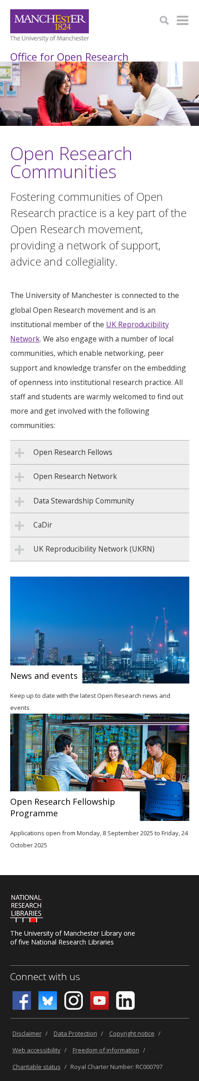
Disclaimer (27, 1033)
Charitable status (36, 1066)
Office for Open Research (69, 56)
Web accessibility (36, 1050)
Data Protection (75, 1033)
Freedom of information (106, 1050)
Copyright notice (132, 1033)
